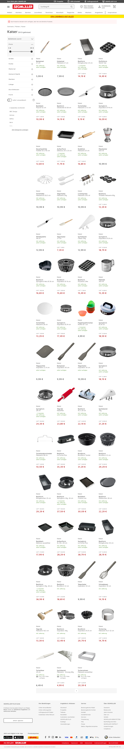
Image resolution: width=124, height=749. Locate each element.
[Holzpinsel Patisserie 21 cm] (66, 46)
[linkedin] (60, 737)
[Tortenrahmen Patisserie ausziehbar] (87, 655)
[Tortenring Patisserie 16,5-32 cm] (108, 614)
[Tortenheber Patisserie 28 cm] (45, 308)
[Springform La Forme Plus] (87, 526)
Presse (83, 724)
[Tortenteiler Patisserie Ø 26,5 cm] (45, 179)
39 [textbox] (31, 48)
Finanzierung (85, 719)
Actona (12, 115)
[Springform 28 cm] (108, 351)
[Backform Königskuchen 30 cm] (108, 526)
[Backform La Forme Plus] (66, 439)
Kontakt (83, 712)
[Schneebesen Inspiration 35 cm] (108, 569)
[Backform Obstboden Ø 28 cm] (66, 91)
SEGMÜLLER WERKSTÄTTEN (112, 719)
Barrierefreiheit (113, 743)
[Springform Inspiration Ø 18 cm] (108, 91)
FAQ (82, 721)
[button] (33, 100)
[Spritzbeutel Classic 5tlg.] (87, 222)
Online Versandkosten (45, 707)
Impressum (74, 743)
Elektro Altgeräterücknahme (89, 726)
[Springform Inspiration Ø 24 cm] (66, 308)
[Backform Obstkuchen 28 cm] (108, 482)
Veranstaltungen (65, 724)
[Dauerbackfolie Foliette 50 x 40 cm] (45, 134)
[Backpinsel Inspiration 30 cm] (66, 351)
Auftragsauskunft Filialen (46, 712)
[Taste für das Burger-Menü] (8, 7)
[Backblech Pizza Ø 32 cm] (45, 91)
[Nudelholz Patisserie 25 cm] (87, 134)
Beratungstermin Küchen (88, 710)
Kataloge (63, 721)
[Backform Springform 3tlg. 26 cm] (66, 482)
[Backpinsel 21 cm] (45, 46)
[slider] (10, 51)
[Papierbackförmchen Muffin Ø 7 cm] (87, 308)
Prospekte (60, 1)
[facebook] (45, 737)
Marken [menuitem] (88, 12)
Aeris (11, 122)
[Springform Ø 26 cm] (108, 308)
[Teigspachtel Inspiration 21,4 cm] (45, 351)
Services (83, 717)
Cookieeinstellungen (100, 743)
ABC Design (13, 111)
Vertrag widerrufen (114, 746)
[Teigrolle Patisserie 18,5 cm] (45, 614)
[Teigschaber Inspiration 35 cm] (87, 351)
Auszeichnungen (108, 726)
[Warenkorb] (115, 7)
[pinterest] (49, 737)
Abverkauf (63, 707)
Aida (11, 126)
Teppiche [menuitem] (70, 12)
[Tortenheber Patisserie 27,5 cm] (87, 91)
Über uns (106, 714)
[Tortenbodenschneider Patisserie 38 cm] (45, 439)
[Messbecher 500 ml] (108, 134)
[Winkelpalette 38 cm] (45, 222)
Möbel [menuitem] (9, 12)
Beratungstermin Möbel (88, 707)
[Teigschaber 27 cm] (66, 222)
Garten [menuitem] (28, 12)
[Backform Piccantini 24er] (87, 265)
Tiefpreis (62, 712)
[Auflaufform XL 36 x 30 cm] (66, 526)
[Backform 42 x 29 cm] (87, 394)
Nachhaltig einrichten (110, 721)
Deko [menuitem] (80, 12)
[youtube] (56, 737)
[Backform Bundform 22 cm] (108, 439)
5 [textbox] (8, 48)
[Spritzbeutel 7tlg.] (108, 394)
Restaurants (107, 710)
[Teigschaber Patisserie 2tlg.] (66, 179)
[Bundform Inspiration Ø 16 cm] (66, 265)
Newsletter (63, 714)
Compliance (107, 728)
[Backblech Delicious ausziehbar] (45, 526)
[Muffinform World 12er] (108, 46)
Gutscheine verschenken (67, 717)
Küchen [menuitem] (19, 12)
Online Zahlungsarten (45, 710)
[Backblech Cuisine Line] (87, 482)
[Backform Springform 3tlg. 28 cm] (45, 569)
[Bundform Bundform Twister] (87, 439)
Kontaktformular (86, 714)
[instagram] (53, 737)
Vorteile (106, 717)
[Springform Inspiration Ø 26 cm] (108, 222)
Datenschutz (88, 743)
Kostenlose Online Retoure (46, 714)
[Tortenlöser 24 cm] (45, 655)
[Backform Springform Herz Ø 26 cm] (45, 265)
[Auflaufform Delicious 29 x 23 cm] (66, 134)
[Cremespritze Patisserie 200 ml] (87, 179)
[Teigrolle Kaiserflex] (66, 394)
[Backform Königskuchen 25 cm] (87, 46)
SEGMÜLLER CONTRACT (111, 724)
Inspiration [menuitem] (112, 12)
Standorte (107, 707)
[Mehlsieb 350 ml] (108, 265)
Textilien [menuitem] (49, 12)
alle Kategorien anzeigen (20, 129)
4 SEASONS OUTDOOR (17, 108)
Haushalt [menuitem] (59, 12)
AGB (81, 743)
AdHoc (12, 119)
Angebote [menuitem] (99, 12)
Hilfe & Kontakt (75, 1)
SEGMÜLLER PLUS (111, 1)
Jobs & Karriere (108, 712)
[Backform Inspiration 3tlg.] (66, 614)
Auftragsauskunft (92, 1)
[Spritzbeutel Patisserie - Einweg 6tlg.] (66, 655)
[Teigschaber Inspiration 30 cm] (87, 569)
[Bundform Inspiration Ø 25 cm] (87, 614)
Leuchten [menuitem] (38, 12)
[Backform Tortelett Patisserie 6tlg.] (108, 179)
